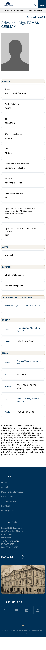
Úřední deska (7, 510)
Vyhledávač (18, 10)
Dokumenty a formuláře (12, 492)
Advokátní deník (8, 501)
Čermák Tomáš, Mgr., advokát (29, 362)
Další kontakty (8, 557)
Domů (6, 10)
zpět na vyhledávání (34, 17)
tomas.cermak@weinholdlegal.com (29, 329)
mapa (18, 541)
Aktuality (5, 487)
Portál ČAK (6, 506)
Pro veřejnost (7, 496)
